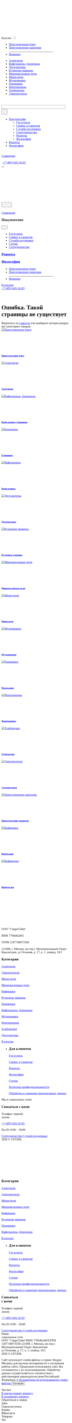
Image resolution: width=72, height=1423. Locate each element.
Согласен (18, 1383)
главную (24, 323)
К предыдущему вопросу (17, 1393)
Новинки (14, 54)
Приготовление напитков (25, 47)
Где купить (23, 122)
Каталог (6, 38)
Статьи (13, 243)
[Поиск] (6, 204)
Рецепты (21, 135)
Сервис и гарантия (28, 125)
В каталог (7, 285)
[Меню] (2, 166)
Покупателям (17, 119)
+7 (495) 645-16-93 (14, 162)
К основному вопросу (15, 1396)
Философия (23, 139)
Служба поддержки (28, 129)
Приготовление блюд (22, 44)
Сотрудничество (26, 132)
